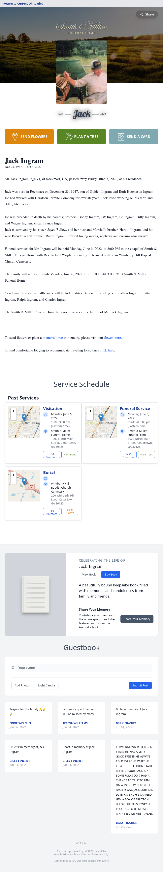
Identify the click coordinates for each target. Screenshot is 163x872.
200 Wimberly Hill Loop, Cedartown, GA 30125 (63, 499)
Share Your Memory (137, 619)
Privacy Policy (70, 854)
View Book (89, 574)
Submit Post (140, 685)
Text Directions (51, 455)
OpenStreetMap (86, 860)
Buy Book (111, 574)
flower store (112, 337)
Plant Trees (70, 454)
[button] (24, 418)
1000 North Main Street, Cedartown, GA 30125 (63, 443)
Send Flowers (70, 511)
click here (107, 350)
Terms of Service (92, 854)
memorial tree (53, 337)
